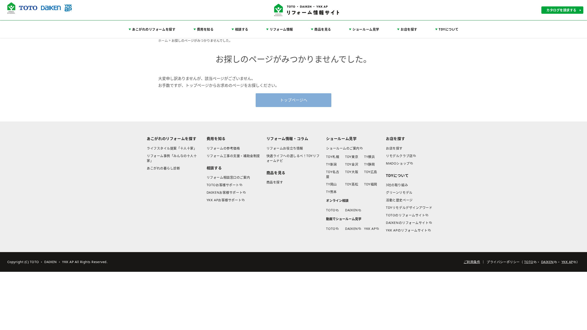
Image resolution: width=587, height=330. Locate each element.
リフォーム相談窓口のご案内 (228, 177)
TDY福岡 (370, 184)
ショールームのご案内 (343, 148)
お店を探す (394, 148)
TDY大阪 (351, 172)
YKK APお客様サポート (224, 200)
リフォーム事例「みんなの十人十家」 (172, 158)
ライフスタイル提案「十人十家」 (172, 148)
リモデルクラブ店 (399, 156)
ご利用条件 (472, 262)
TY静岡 (369, 164)
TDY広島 (370, 172)
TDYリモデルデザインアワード (409, 207)
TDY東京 (351, 156)
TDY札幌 (332, 156)
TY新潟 (331, 164)
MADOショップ (398, 163)
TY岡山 (331, 184)
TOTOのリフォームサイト (405, 215)
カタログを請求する (561, 10)
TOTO (330, 210)
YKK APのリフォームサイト (406, 230)
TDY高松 (351, 184)
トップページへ (293, 100)
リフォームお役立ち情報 (284, 148)
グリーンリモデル (399, 192)
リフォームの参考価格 (223, 148)
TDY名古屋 (332, 174)
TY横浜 (369, 156)
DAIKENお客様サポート (225, 192)
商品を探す (274, 182)
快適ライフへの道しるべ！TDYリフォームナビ (293, 158)
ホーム (163, 40)
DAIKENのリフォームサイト (407, 222)
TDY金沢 (351, 164)
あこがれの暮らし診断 (163, 168)
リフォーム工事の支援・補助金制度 (233, 156)
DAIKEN (351, 210)
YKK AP (370, 228)
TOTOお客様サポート (223, 185)
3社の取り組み (397, 185)
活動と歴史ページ (399, 200)
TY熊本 (331, 192)
